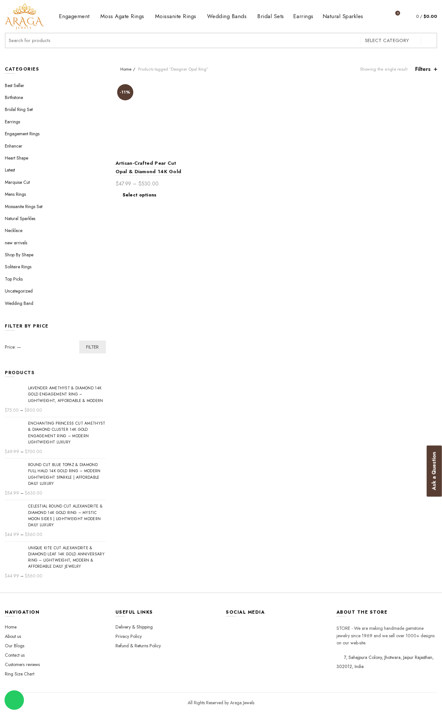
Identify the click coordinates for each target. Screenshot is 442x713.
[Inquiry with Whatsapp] (14, 700)
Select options (140, 195)
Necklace (13, 230)
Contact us (15, 655)
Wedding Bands (227, 16)
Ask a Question (434, 471)
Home (125, 69)
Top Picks (14, 279)
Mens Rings (15, 194)
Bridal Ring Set (19, 109)
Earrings (303, 16)
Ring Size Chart (19, 674)
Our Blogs (14, 645)
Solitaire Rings (18, 266)
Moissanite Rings (175, 16)
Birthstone (14, 97)
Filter (92, 347)
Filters (423, 69)
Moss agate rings (122, 16)
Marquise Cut (17, 182)
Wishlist (398, 14)
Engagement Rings (22, 133)
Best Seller (14, 85)
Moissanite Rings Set (23, 206)
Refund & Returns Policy (138, 645)
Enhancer (13, 146)
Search (429, 40)
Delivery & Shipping (134, 627)
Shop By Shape (19, 254)
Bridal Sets (270, 16)
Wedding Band (19, 303)
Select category (387, 40)
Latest (10, 170)
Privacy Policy (129, 636)
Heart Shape (16, 158)
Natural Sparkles (343, 16)
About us (13, 636)
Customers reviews (22, 664)
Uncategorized (19, 291)
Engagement (74, 16)
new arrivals (16, 243)
